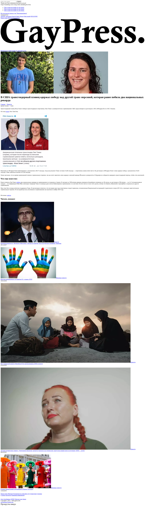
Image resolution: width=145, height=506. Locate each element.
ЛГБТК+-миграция (6, 16)
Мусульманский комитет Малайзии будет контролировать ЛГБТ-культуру (22, 363)
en (25, 50)
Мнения (10, 18)
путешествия (33, 494)
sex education (19, 50)
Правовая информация (17, 495)
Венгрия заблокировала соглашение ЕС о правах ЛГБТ (16, 279)
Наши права (4, 18)
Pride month (27, 16)
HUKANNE (34, 16)
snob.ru (9, 195)
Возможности (5, 50)
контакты (8, 495)
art (24, 50)
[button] (72, 15)
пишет (7, 111)
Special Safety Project (17, 16)
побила (18, 182)
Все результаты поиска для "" (14, 13)
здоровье (39, 494)
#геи (2, 499)
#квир (24, 499)
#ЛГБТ (13, 499)
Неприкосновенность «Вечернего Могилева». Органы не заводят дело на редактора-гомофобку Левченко (31, 243)
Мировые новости (61, 278)
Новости (56, 242)
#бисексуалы (18, 499)
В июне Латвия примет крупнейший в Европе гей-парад (17, 489)
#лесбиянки (7, 499)
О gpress (3, 495)
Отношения (16, 18)
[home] (72, 49)
